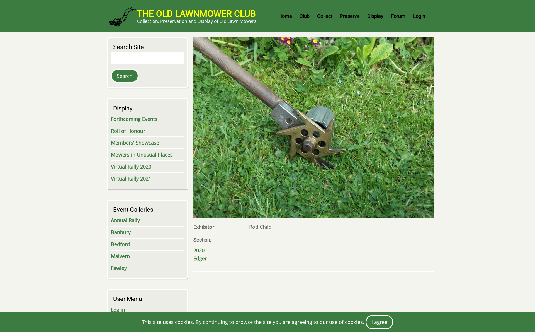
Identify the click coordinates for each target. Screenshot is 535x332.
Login (419, 16)
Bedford (120, 244)
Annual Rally (125, 220)
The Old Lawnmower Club (196, 13)
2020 (199, 250)
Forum (398, 16)
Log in (118, 309)
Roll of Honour (128, 130)
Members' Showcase (135, 142)
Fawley (119, 267)
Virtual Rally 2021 (131, 178)
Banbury (121, 232)
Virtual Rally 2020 (131, 166)
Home (285, 16)
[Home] (122, 16)
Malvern (120, 256)
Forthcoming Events (134, 119)
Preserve (350, 16)
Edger (200, 258)
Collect (324, 16)
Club (305, 16)
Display (375, 16)
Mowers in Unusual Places (142, 154)
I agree (379, 322)
